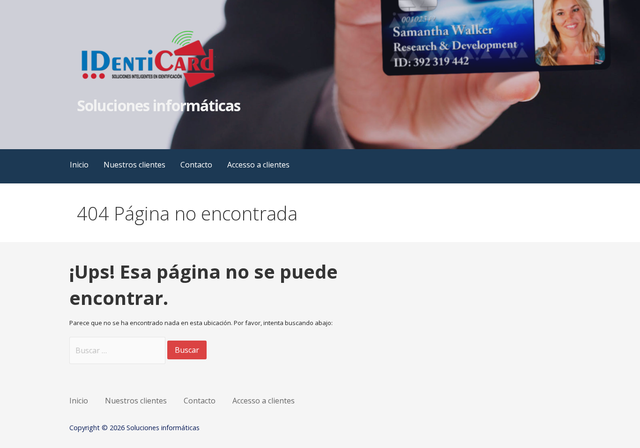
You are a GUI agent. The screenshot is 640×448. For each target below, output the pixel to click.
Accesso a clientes (258, 164)
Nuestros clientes (134, 164)
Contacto (196, 164)
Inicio (79, 164)
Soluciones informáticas (158, 105)
